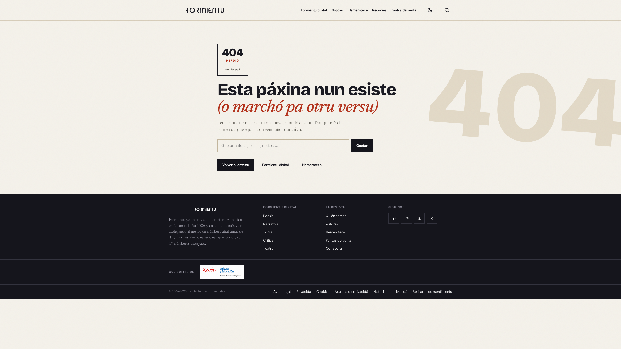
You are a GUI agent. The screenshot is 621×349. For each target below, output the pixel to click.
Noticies (337, 10)
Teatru (268, 248)
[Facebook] (393, 218)
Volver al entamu (235, 164)
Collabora (334, 248)
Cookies (322, 291)
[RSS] (432, 218)
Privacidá (303, 291)
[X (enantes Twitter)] (419, 218)
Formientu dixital (314, 10)
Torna (268, 232)
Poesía (268, 216)
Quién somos (336, 216)
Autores (332, 224)
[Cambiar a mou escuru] (430, 10)
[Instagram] (406, 218)
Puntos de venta (404, 10)
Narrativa (270, 224)
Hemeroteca (358, 10)
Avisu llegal (282, 291)
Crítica (268, 240)
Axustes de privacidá (351, 291)
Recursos (379, 10)
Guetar (362, 145)
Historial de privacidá (390, 291)
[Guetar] (446, 10)
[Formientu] (211, 209)
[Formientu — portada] (205, 10)
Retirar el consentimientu (432, 291)
